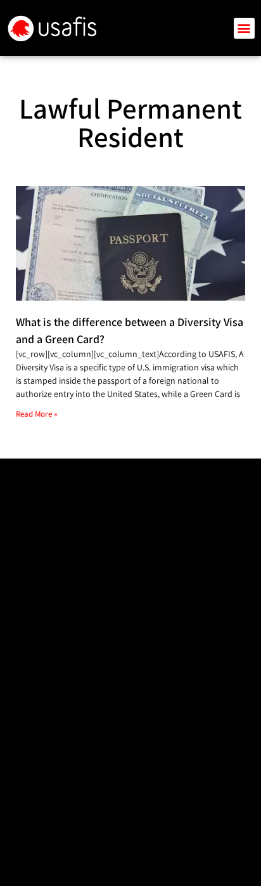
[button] (244, 28)
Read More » (37, 413)
